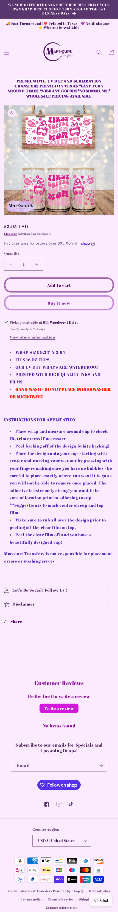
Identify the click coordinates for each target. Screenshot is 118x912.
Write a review (59, 708)
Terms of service (61, 899)
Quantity (12, 253)
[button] (7, 52)
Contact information (62, 907)
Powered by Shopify (68, 891)
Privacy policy (31, 899)
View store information (32, 337)
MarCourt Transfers (36, 891)
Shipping (10, 234)
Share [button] (16, 621)
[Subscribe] (101, 765)
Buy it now (59, 303)
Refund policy (100, 891)
